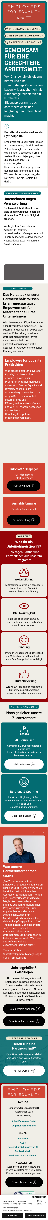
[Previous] (35, 832)
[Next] (42, 832)
